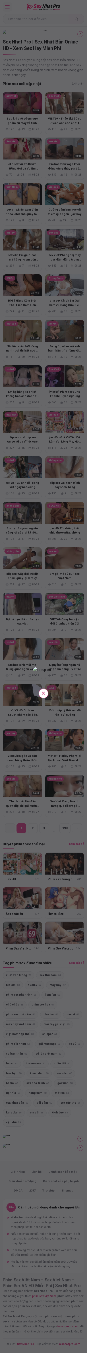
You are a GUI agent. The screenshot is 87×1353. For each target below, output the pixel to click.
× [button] (43, 693)
